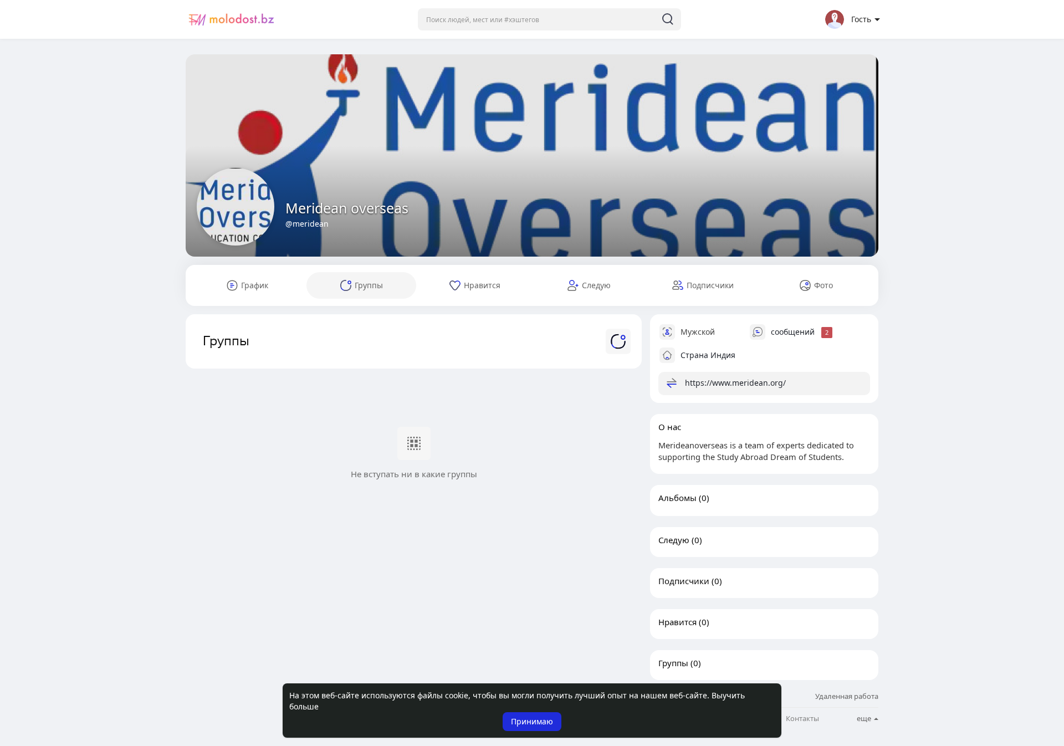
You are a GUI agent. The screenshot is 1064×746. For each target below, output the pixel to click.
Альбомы (677, 497)
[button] (549, 19)
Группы (673, 662)
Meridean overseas (346, 207)
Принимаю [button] (532, 721)
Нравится (677, 621)
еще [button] (865, 718)
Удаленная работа (846, 696)
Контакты (802, 718)
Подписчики (683, 580)
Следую (673, 539)
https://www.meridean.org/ (735, 382)
